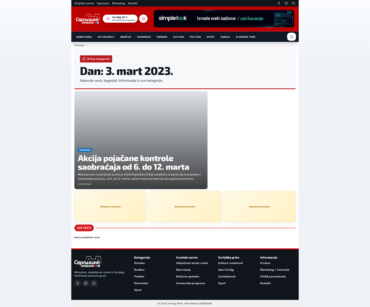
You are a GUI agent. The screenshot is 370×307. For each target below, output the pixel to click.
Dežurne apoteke (187, 276)
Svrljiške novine (84, 3)
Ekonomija (144, 36)
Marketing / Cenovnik (274, 269)
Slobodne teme (246, 36)
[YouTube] (293, 3)
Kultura (178, 36)
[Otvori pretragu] (291, 37)
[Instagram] (286, 3)
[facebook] (77, 283)
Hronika (162, 36)
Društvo (125, 36)
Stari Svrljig (226, 269)
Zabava (225, 36)
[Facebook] (279, 3)
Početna (79, 45)
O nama (265, 263)
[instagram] (85, 283)
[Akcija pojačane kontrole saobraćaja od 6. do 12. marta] (141, 140)
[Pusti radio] (143, 18)
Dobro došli (84, 36)
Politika (195, 36)
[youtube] (94, 283)
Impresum (103, 3)
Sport (211, 36)
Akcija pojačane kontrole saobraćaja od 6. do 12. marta (133, 162)
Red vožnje (183, 269)
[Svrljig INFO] (88, 19)
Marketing (118, 3)
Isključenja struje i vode (192, 263)
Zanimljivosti (226, 276)
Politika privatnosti (273, 276)
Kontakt (132, 3)
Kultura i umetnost (230, 263)
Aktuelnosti (106, 36)
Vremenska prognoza (190, 283)
